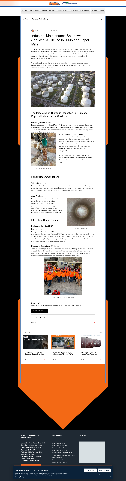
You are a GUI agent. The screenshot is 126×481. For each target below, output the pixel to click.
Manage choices (97, 474)
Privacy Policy (19, 476)
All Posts (25, 19)
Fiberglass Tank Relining (40, 19)
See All (101, 332)
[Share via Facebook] (32, 317)
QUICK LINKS (57, 435)
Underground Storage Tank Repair (63, 455)
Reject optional (104, 470)
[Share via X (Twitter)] (36, 317)
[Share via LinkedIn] (40, 317)
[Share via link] (45, 317)
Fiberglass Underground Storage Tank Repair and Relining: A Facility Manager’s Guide (90, 353)
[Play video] (63, 89)
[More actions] (94, 31)
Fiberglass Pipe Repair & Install (62, 453)
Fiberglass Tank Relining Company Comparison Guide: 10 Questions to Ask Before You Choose (35, 353)
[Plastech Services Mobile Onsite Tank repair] (63, 342)
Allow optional (90, 470)
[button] (101, 19)
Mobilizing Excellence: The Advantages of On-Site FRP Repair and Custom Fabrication (62, 353)
